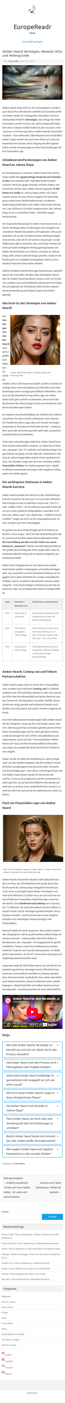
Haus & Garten (9, 1302)
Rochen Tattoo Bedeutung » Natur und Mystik (23, 1274)
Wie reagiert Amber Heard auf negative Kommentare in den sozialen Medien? (29, 1151)
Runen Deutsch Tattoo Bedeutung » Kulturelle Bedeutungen (30, 1243)
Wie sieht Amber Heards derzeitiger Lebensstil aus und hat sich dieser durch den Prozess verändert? (31, 1050)
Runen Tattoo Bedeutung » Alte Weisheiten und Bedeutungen (31, 1249)
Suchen (5, 1212)
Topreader (13, 61)
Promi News (19, 1163)
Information (7, 1307)
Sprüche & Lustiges (11, 1339)
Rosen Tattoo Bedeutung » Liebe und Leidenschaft (26, 1268)
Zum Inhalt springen (32, 41)
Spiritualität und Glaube (13, 1334)
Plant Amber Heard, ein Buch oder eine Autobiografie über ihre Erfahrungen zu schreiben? (29, 1123)
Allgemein (6, 1296)
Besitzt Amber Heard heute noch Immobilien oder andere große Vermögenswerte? (31, 1138)
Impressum (32, 1393)
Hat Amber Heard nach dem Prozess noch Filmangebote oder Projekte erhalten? (31, 1065)
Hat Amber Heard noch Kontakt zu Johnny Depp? (27, 1108)
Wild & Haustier (9, 1345)
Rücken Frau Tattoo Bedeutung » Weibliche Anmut (26, 1263)
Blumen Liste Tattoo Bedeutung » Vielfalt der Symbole (48, 1188)
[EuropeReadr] (32, 19)
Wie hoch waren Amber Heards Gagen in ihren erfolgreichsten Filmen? (30, 1095)
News (4, 1318)
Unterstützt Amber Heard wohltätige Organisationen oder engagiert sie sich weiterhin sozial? (30, 1080)
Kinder (5, 1312)
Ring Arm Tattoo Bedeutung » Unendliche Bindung (25, 1279)
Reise (4, 1329)
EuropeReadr (32, 26)
